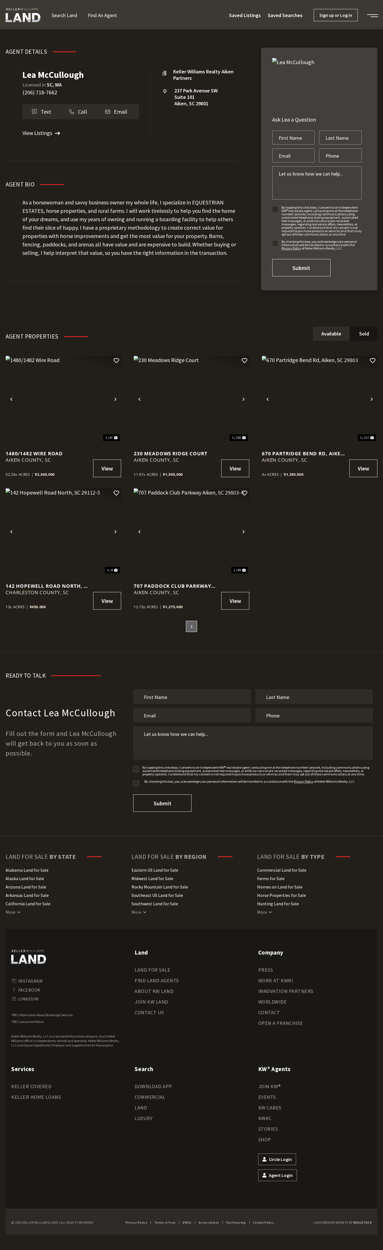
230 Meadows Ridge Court (170, 453)
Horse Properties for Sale (281, 895)
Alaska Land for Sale (25, 878)
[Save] (116, 360)
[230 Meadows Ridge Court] (191, 399)
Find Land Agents (157, 980)
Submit (301, 267)
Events (267, 1097)
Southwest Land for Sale (154, 903)
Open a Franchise (280, 1023)
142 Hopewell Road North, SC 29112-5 (48, 586)
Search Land (64, 15)
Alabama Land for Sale (27, 870)
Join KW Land (151, 1002)
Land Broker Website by (342, 1222)
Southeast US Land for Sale (157, 895)
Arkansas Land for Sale (27, 895)
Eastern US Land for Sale (154, 870)
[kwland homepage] (28, 957)
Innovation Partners (285, 991)
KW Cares (270, 1107)
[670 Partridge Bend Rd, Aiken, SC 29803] (319, 399)
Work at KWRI (275, 980)
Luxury (144, 1118)
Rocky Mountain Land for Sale (159, 887)
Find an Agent (102, 15)
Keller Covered (31, 1086)
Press (265, 970)
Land (141, 1107)
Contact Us (149, 1012)
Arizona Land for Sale (26, 887)
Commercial (150, 1097)
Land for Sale (152, 970)
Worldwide (272, 1002)
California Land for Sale (28, 903)
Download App (153, 1086)
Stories (268, 1129)
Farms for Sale (271, 878)
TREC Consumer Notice (27, 1022)
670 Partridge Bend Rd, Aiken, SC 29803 (304, 453)
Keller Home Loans (36, 1097)
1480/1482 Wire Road (34, 453)
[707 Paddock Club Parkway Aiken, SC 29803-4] (191, 531)
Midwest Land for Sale (152, 878)
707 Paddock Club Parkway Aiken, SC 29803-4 (172, 586)
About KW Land (154, 991)
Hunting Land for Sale (278, 903)
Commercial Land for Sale (281, 870)
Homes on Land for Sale (280, 887)
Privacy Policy (291, 248)
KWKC (265, 1118)
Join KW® (269, 1086)
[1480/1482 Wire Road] (63, 399)
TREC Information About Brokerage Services (42, 1015)
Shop (264, 1139)
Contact (269, 1012)
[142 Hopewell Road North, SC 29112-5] (63, 531)
